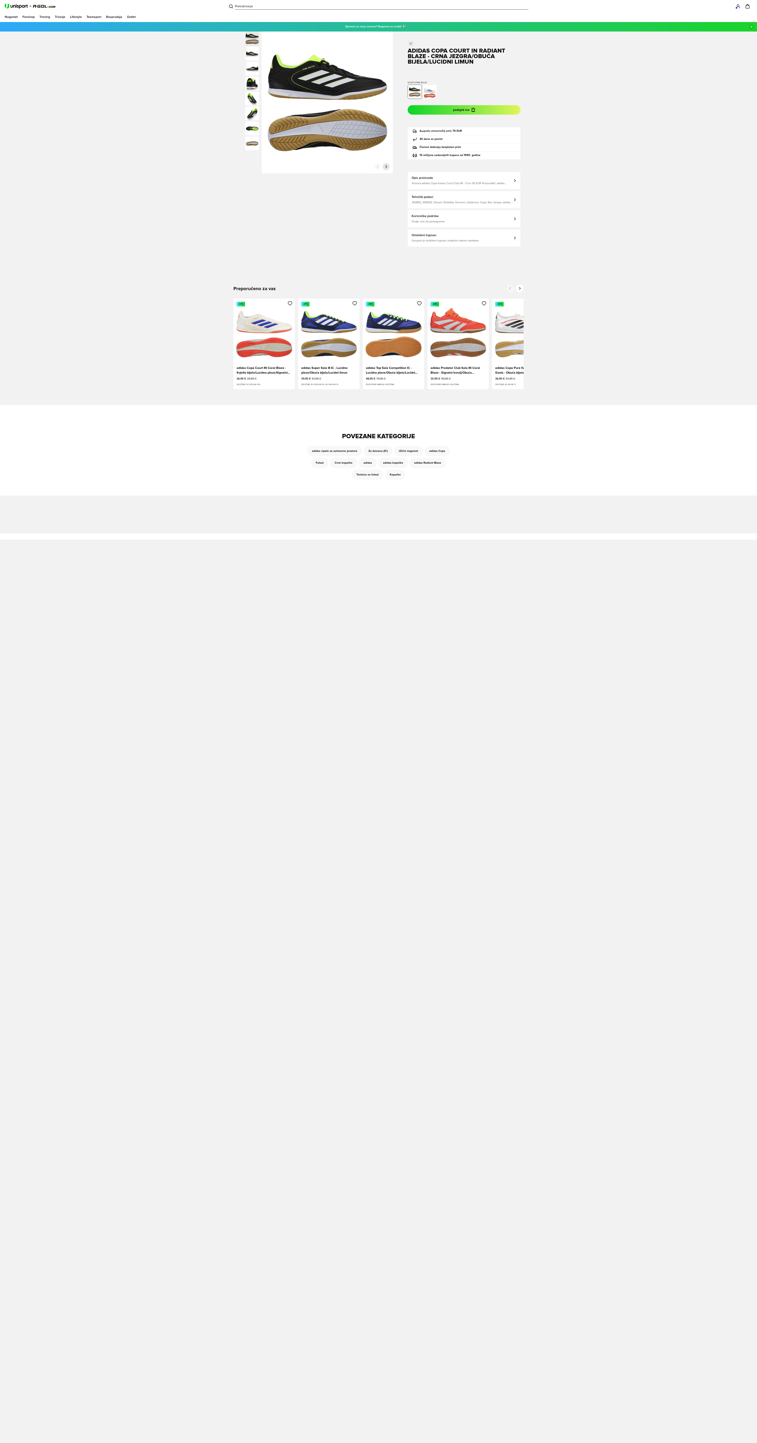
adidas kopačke (393, 463)
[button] (252, 53)
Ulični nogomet (408, 451)
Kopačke (395, 474)
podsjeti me (461, 109)
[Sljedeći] (386, 166)
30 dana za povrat (431, 139)
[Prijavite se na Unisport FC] (738, 6)
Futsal (320, 463)
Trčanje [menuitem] (60, 17)
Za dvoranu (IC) (378, 451)
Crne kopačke (343, 463)
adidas (368, 463)
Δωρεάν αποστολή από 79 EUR (441, 131)
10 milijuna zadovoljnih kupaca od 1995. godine (450, 155)
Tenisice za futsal (367, 474)
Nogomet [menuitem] (11, 17)
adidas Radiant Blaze (427, 463)
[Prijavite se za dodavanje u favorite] (290, 303)
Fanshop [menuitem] (28, 17)
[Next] (520, 288)
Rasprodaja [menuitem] (114, 17)
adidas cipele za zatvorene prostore (334, 451)
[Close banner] (751, 26)
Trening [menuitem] (44, 17)
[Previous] (510, 288)
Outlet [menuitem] (131, 17)
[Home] (30, 6)
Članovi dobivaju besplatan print (440, 147)
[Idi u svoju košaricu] (747, 6)
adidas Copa (437, 451)
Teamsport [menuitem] (94, 17)
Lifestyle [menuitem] (76, 17)
